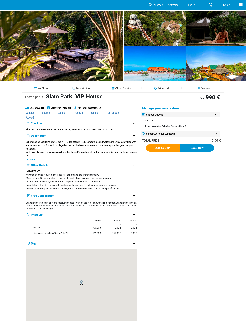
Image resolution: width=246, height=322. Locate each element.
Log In (191, 4)
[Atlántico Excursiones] (1, 2)
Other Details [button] (123, 88)
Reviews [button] (205, 88)
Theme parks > (35, 97)
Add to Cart (162, 148)
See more (31, 159)
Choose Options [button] (154, 114)
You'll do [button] (43, 88)
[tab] (180, 115)
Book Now (197, 148)
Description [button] (83, 88)
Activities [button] (173, 4)
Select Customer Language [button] (160, 133)
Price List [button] (163, 88)
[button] (211, 5)
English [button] (226, 4)
